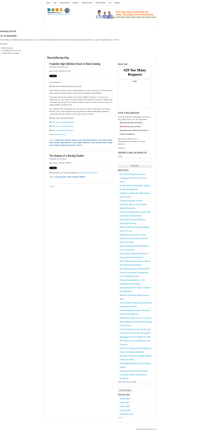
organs (74, 140)
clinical (79, 145)
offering (35, 40)
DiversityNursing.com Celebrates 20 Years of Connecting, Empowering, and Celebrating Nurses (134, 272)
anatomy (68, 140)
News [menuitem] (83, 25)
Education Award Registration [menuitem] (124, 25)
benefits (15, 50)
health (79, 142)
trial (100, 140)
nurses (98, 142)
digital (57, 140)
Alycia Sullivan (62, 159)
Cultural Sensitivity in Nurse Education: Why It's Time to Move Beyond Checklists (133, 204)
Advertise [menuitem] (117, 3)
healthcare (86, 142)
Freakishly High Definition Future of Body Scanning (74, 64)
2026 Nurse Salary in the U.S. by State (135, 318)
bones (80, 140)
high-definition (65, 142)
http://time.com (60, 134)
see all (120, 417)
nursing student (60, 177)
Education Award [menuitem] (64, 3)
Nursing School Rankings (88, 173)
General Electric (92, 140)
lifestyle (82, 177)
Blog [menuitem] (55, 3)
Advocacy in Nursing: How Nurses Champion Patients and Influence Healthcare (134, 374)
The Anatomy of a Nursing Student (66, 155)
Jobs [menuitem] (110, 3)
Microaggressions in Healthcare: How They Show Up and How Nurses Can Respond (135, 340)
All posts (52, 186)
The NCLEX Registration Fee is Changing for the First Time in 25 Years (133, 178)
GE (84, 140)
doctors (104, 142)
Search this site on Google (127, 382)
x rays (74, 142)
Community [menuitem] (92, 25)
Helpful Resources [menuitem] (87, 3)
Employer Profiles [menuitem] (100, 3)
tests (62, 140)
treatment (63, 145)
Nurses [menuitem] (48, 3)
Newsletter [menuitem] (75, 3)
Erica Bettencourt (62, 67)
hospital (56, 145)
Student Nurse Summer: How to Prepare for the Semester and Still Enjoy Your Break (133, 238)
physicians (71, 145)
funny (69, 177)
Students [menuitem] (58, 25)
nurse (93, 142)
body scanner (107, 140)
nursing (125, 410)
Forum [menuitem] (101, 25)
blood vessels (54, 142)
